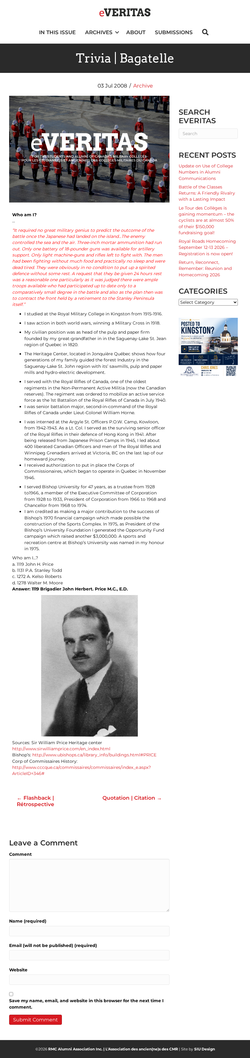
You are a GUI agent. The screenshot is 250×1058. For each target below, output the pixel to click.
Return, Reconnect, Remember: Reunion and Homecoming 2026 (205, 269)
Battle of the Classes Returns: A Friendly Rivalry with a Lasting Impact (207, 193)
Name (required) (27, 921)
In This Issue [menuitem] (57, 32)
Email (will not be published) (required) (53, 945)
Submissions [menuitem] (174, 32)
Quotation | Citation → (132, 798)
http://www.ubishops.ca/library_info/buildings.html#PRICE (94, 755)
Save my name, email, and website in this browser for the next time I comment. (86, 1004)
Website (18, 970)
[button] (116, 32)
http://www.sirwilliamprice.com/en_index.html (61, 748)
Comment (20, 854)
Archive (143, 86)
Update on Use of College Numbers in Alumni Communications (206, 172)
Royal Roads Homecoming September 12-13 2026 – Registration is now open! (207, 247)
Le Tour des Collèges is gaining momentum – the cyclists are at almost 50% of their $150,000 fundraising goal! (206, 220)
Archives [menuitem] (98, 32)
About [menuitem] (135, 32)
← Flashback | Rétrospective (35, 801)
